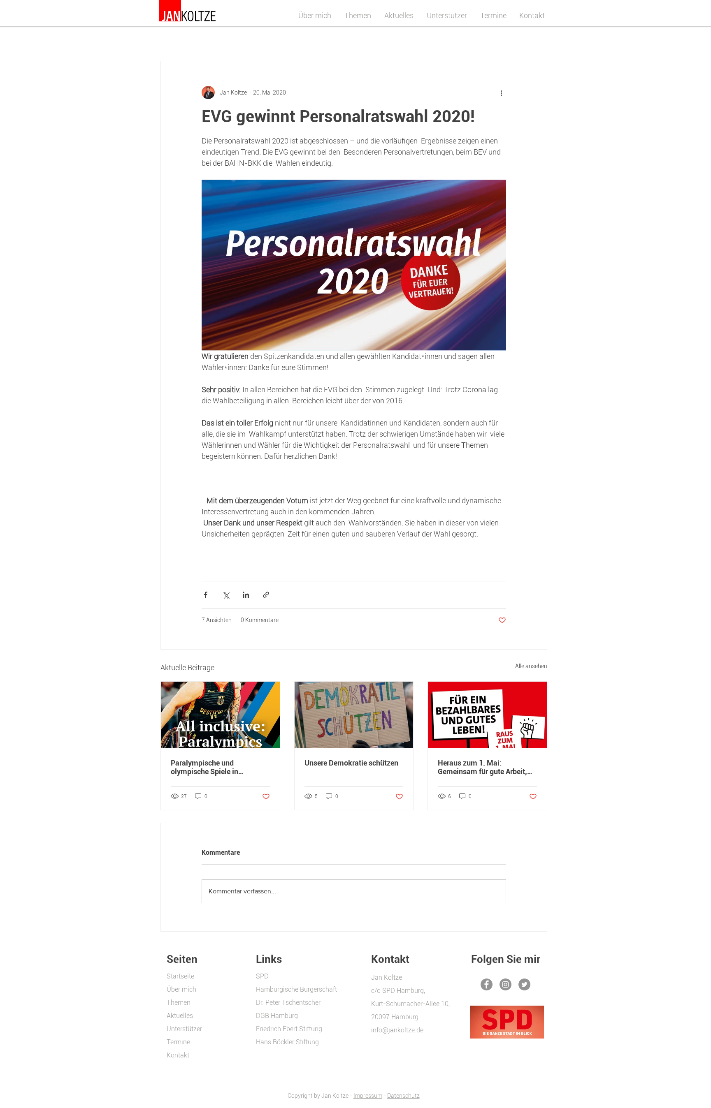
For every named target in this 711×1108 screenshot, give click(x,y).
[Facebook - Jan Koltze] (487, 984)
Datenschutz (403, 1095)
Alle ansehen (531, 666)
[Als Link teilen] (266, 595)
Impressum (367, 1095)
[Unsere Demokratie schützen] (354, 715)
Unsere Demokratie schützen (351, 763)
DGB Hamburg (277, 1016)
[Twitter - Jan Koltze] (524, 984)
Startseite (180, 976)
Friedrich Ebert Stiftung (289, 1029)
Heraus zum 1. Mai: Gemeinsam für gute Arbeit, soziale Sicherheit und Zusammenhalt (482, 767)
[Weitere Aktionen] (501, 92)
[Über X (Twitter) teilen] (226, 595)
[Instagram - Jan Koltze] (505, 984)
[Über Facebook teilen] (205, 595)
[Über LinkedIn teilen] (246, 595)
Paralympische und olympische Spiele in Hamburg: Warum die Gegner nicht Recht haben (218, 767)
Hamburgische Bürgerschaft (296, 989)
